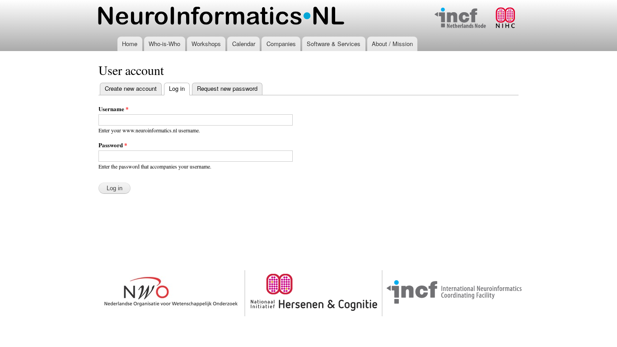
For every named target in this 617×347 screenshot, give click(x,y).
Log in (179, 88)
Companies (281, 43)
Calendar (243, 43)
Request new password (227, 88)
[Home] (221, 17)
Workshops (206, 43)
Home (129, 43)
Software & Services (333, 43)
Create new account (131, 88)
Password (112, 145)
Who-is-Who (164, 43)
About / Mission (392, 43)
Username (113, 108)
